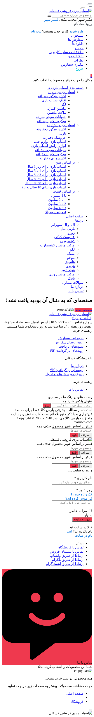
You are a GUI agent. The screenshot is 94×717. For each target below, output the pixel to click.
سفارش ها (76, 39)
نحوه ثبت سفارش (71, 338)
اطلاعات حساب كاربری (66, 52)
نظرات (79, 60)
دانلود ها (78, 44)
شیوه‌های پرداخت (71, 346)
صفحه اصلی (83, 310)
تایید (74, 435)
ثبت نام (36, 31)
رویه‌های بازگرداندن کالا (67, 350)
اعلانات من (76, 56)
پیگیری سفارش (72, 64)
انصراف (86, 435)
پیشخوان (77, 35)
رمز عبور (84, 490)
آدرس (79, 48)
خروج (79, 68)
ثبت (47, 405)
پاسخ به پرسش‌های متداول (64, 374)
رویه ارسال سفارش (69, 342)
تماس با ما (76, 389)
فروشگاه (77, 701)
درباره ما (77, 366)
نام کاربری (83, 478)
